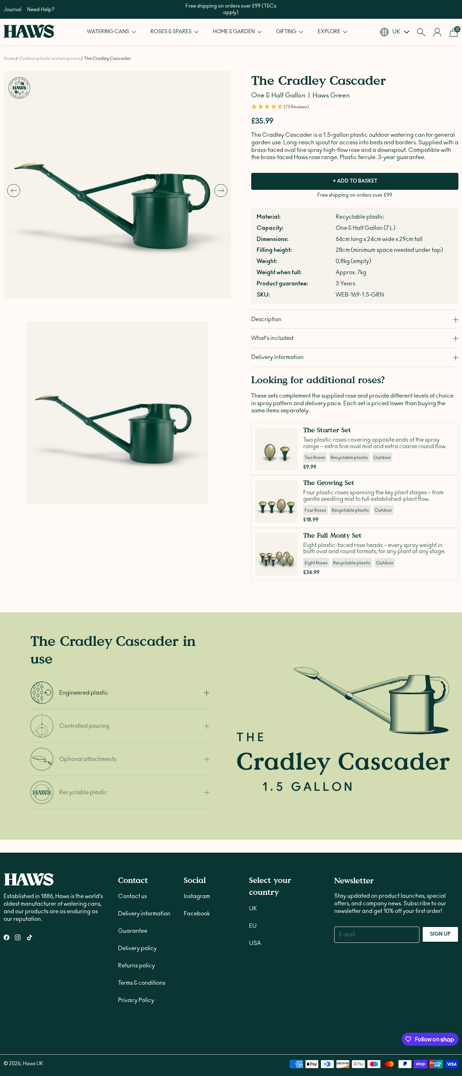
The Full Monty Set (332, 535)
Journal (12, 9)
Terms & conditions (141, 983)
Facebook (197, 914)
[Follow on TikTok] (29, 937)
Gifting (286, 31)
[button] (111, 32)
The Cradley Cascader (107, 58)
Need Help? (41, 9)
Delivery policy (137, 948)
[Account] (437, 32)
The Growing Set (328, 482)
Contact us (132, 896)
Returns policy (136, 965)
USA (255, 943)
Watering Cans (108, 31)
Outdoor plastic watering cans (49, 58)
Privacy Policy (136, 1000)
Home (9, 58)
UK (253, 908)
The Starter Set (327, 430)
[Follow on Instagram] (18, 937)
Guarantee (132, 931)
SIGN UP (440, 934)
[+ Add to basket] (290, 462)
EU (253, 926)
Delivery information (144, 914)
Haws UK (33, 1063)
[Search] (421, 32)
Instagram (197, 896)
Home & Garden (234, 31)
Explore (329, 31)
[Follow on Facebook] (6, 937)
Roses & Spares (172, 31)
